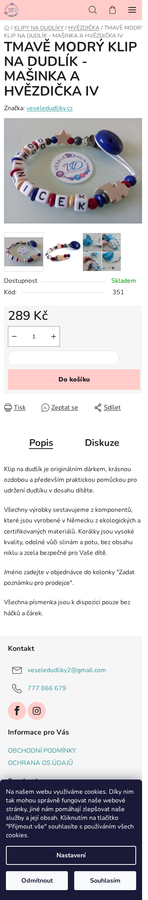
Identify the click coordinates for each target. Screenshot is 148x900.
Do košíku (74, 379)
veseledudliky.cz (49, 108)
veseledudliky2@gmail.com (67, 670)
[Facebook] (17, 711)
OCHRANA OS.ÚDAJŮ (40, 763)
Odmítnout (37, 880)
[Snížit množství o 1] (14, 336)
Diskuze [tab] (102, 442)
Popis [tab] (41, 442)
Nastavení (71, 855)
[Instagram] (37, 711)
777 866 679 (47, 688)
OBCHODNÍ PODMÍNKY (42, 750)
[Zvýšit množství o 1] (54, 336)
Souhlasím (105, 880)
